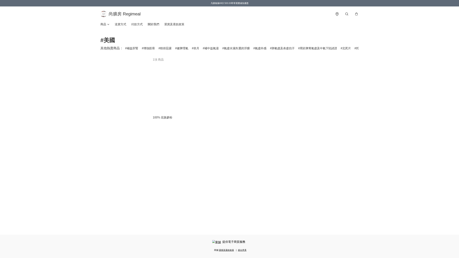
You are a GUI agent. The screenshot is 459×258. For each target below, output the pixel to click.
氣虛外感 (260, 48)
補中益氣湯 (211, 48)
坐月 (196, 48)
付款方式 (137, 24)
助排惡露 (166, 48)
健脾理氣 (182, 48)
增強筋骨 (149, 48)
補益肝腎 (132, 48)
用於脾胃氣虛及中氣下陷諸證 (318, 48)
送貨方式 (120, 24)
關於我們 (153, 24)
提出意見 (242, 250)
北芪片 (346, 48)
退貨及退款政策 (174, 24)
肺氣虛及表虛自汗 (283, 48)
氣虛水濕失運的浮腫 (237, 48)
